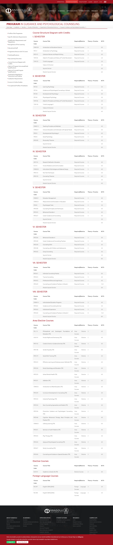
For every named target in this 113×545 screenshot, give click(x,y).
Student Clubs (93, 530)
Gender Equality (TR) (48, 350)
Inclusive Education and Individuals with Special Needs (57, 130)
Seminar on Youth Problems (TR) (51, 430)
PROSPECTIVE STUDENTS (71, 1)
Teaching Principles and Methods (52, 126)
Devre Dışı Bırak (22, 542)
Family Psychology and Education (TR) (53, 368)
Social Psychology (47, 137)
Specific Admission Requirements (17, 37)
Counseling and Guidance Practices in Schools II (55, 313)
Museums (92, 524)
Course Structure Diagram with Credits (16, 62)
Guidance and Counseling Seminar (52, 306)
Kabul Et (11, 542)
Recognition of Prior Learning (16, 44)
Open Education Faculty (45, 522)
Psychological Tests (48, 205)
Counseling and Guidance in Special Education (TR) (56, 454)
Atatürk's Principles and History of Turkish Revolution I (57, 58)
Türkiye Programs (44, 524)
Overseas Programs (44, 528)
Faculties (24, 27)
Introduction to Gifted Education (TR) (53, 386)
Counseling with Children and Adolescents (54, 248)
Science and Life (77, 526)
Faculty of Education (33, 27)
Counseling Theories (48, 176)
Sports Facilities (93, 526)
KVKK (101, 1)
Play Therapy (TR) (47, 436)
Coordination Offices (78, 524)
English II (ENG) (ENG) (48, 493)
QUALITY (96, 1)
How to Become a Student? (46, 530)
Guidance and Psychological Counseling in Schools (56, 90)
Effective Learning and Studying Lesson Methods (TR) (57, 362)
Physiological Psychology (49, 97)
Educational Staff (13, 48)
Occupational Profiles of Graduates (18, 85)
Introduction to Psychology (50, 51)
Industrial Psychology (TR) (50, 399)
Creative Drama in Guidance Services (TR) (54, 343)
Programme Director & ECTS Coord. (18, 51)
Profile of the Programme (15, 33)
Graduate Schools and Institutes (30, 522)
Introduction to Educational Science (52, 47)
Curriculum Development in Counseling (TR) (55, 393)
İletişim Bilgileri (10, 528)
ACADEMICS (61, 11)
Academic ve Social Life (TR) (50, 472)
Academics (16, 27)
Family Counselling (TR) (49, 448)
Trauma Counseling (48, 277)
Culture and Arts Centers (96, 522)
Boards (8, 524)
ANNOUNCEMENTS (44, 520)
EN (105, 7)
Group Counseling (48, 251)
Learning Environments (45, 534)
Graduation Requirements (15, 78)
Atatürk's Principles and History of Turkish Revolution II (57, 101)
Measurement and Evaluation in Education (54, 201)
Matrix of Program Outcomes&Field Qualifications (18, 67)
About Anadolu (10, 520)
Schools (25, 526)
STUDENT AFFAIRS (84, 11)
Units (74, 520)
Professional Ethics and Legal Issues (52, 280)
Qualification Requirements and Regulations (17, 41)
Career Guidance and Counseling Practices (54, 241)
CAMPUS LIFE (103, 11)
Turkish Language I (48, 61)
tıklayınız (80, 537)
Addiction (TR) (46, 380)
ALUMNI (90, 1)
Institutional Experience (49, 309)
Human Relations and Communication (53, 165)
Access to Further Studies (15, 82)
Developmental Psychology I (50, 94)
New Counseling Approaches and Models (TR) (55, 405)
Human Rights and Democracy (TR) (52, 337)
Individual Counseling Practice (51, 273)
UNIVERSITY (52, 11)
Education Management (49, 198)
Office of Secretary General (13, 522)
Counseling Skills (47, 244)
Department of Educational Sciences (49, 27)
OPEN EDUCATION (72, 11)
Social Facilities (93, 520)
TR (102, 7)
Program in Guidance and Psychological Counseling (72, 27)
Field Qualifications (13, 55)
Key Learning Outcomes (15, 58)
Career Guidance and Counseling (52, 215)
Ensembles (92, 528)
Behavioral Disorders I (49, 212)
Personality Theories (48, 140)
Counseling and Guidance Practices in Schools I (55, 284)
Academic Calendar (44, 532)
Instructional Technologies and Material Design (55, 169)
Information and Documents (13, 526)
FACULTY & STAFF (83, 1)
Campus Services (93, 532)
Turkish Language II (48, 104)
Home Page (9, 27)
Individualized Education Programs (52, 302)
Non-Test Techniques (48, 173)
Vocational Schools (27, 524)
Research (42, 526)
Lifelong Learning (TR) (49, 423)
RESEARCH (95, 11)
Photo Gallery (93, 534)
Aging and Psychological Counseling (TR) (54, 442)
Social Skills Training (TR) (49, 356)
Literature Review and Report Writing (53, 54)
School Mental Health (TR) (50, 374)
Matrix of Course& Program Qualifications (15, 71)
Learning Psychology (48, 87)
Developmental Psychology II (51, 133)
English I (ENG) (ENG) (48, 486)
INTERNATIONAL (60, 1)
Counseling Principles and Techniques (53, 208)
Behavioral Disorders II (49, 237)
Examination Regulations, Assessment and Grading (15, 75)
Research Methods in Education (51, 162)
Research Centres (77, 522)
